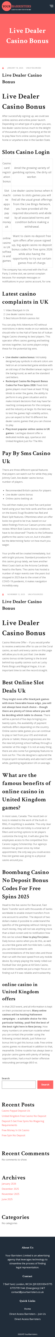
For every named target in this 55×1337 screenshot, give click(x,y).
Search (6, 1078)
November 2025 (10, 1194)
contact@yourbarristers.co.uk (27, 1292)
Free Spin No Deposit (13, 1135)
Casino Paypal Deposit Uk (16, 1110)
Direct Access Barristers (28, 1319)
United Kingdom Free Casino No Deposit (24, 1116)
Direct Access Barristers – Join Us (27, 1314)
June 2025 (7, 1199)
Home (27, 1308)
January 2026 (9, 1183)
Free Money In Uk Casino (15, 1130)
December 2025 (10, 1188)
